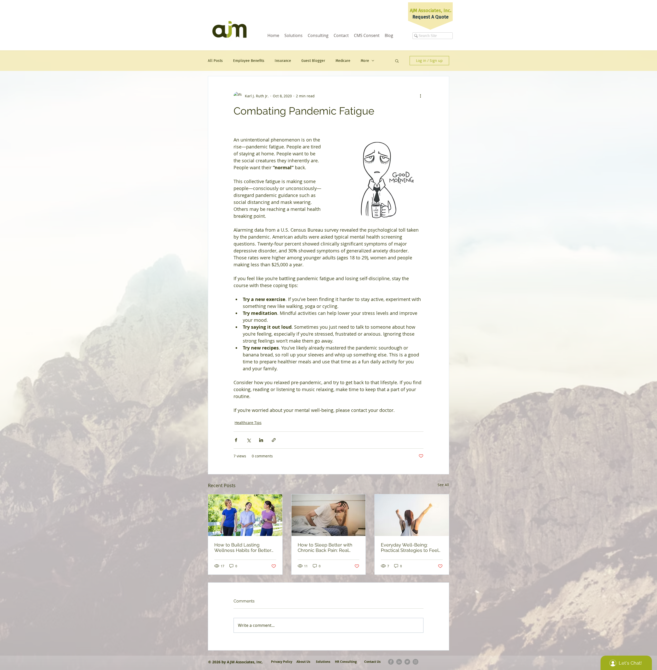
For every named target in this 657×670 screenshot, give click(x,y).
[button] (396, 61)
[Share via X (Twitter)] (248, 440)
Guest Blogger (313, 61)
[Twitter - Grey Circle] (407, 662)
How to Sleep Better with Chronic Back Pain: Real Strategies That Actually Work (325, 547)
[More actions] (420, 96)
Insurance (283, 61)
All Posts (215, 61)
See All (443, 484)
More (365, 61)
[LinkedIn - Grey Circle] (399, 662)
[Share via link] (273, 440)
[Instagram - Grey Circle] (415, 662)
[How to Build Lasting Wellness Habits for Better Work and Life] (245, 515)
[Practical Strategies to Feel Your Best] (412, 515)
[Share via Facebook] (236, 440)
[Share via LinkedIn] (261, 440)
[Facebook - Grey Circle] (391, 662)
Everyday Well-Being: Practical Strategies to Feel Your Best (409, 547)
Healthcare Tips (248, 422)
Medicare (342, 61)
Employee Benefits (248, 61)
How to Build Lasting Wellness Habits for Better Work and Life (242, 547)
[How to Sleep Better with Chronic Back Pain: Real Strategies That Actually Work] (329, 515)
